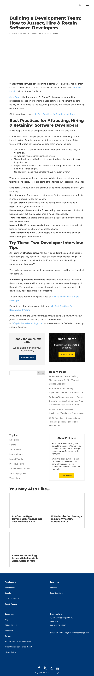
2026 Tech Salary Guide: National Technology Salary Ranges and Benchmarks (64, 422)
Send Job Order (56, 593)
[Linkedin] (57, 668)
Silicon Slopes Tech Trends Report (18, 647)
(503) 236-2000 (57, 633)
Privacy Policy (10, 652)
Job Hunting (15, 449)
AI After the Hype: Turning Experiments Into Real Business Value (27, 519)
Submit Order (67, 354)
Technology (14, 478)
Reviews (8, 636)
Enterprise (14, 440)
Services (53, 587)
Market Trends (16, 459)
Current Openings (12, 598)
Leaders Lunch (37, 33)
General (13, 444)
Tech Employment (51, 33)
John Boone (15, 97)
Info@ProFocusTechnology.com (27, 323)
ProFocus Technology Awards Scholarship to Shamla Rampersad (25, 558)
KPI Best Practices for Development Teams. (55, 114)
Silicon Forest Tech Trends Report (18, 641)
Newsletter (9, 630)
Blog (6, 619)
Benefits (8, 593)
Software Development (19, 468)
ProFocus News (16, 464)
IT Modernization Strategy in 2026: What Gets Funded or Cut (66, 519)
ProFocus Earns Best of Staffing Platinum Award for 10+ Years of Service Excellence (64, 380)
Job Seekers (10, 587)
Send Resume (27, 357)
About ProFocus (11, 625)
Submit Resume (11, 604)
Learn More (67, 475)
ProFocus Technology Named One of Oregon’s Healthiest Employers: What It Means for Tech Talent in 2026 (66, 401)
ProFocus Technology (20, 33)
